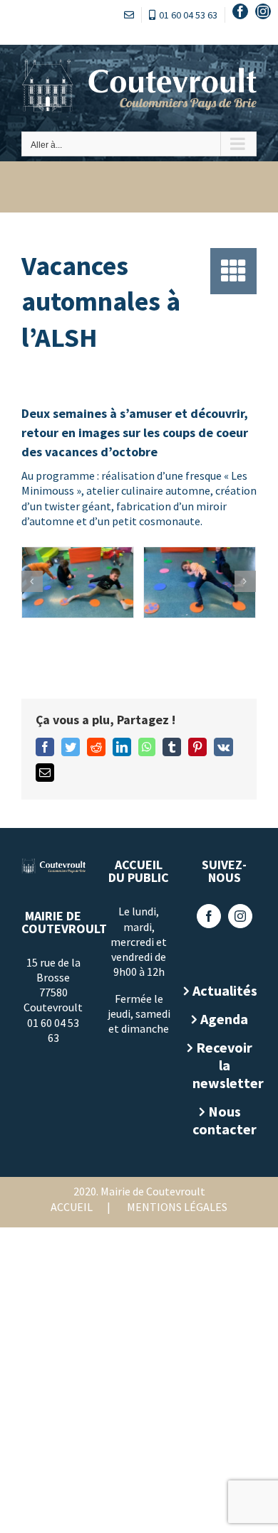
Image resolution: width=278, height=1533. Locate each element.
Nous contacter (224, 1120)
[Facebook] (209, 916)
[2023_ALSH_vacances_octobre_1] (77, 582)
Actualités (224, 990)
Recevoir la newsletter (224, 1065)
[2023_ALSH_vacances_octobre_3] (199, 582)
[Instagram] (240, 916)
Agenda (224, 1019)
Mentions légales (177, 1207)
